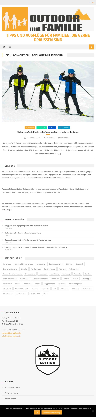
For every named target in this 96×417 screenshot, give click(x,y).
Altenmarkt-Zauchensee (24, 264)
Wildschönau (8, 293)
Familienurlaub (49, 269)
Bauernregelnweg (55, 264)
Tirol (54, 288)
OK (37, 412)
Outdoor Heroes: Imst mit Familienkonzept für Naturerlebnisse (28, 240)
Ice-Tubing (66, 273)
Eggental (24, 269)
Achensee (7, 264)
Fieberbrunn (73, 269)
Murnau (75, 278)
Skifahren (41, 128)
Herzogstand (30, 273)
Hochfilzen (43, 273)
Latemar (66, 278)
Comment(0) (65, 137)
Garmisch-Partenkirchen (12, 273)
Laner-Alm (55, 278)
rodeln (37, 283)
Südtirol (35, 288)
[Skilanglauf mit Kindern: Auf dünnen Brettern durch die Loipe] (48, 91)
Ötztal (46, 293)
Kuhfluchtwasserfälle (40, 278)
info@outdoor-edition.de (11, 336)
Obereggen (86, 278)
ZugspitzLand (35, 293)
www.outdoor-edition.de (11, 333)
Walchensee (87, 288)
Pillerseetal (7, 283)
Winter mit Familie (11, 393)
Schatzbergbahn (75, 283)
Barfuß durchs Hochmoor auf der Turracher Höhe (23, 232)
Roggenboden (49, 283)
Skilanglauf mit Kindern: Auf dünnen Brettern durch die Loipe (48, 132)
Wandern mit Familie (12, 387)
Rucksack (62, 283)
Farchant (62, 269)
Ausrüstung (41, 264)
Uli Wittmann (51, 137)
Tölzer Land (64, 288)
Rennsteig (27, 283)
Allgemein (30, 128)
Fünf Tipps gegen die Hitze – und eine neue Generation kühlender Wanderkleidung (36, 247)
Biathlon (69, 264)
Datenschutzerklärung (52, 412)
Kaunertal (77, 273)
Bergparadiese (10, 398)
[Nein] (93, 411)
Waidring (75, 288)
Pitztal (17, 283)
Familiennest (35, 269)
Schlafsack (7, 288)
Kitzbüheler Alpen (10, 278)
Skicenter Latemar (21, 288)
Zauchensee (21, 293)
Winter (52, 128)
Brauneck (79, 264)
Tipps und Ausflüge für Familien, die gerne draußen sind (48, 37)
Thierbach (45, 288)
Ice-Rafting (55, 273)
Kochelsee (24, 278)
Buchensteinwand (10, 269)
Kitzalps (88, 273)
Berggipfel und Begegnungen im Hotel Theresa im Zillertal (26, 225)
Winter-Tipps (64, 128)
